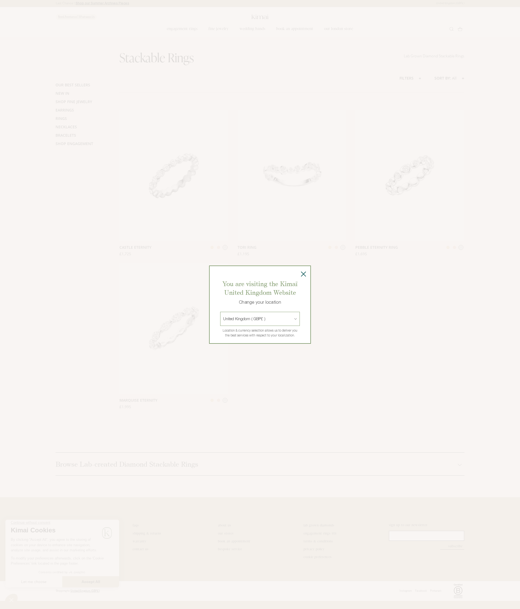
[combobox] (223, 319)
